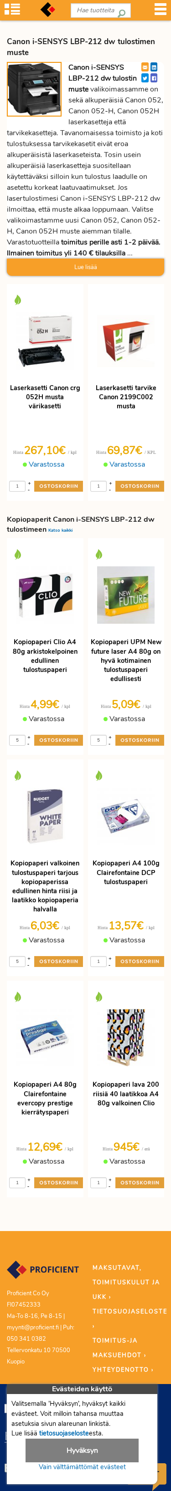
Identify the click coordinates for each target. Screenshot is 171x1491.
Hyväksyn (82, 1450)
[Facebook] (153, 77)
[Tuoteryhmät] (12, 12)
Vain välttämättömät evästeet (82, 1466)
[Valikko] (160, 12)
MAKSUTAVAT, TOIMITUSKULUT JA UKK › (126, 1282)
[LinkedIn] (153, 66)
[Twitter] (145, 77)
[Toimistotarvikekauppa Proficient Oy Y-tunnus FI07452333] (43, 1274)
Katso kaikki (60, 530)
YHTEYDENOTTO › (123, 1370)
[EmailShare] (145, 66)
